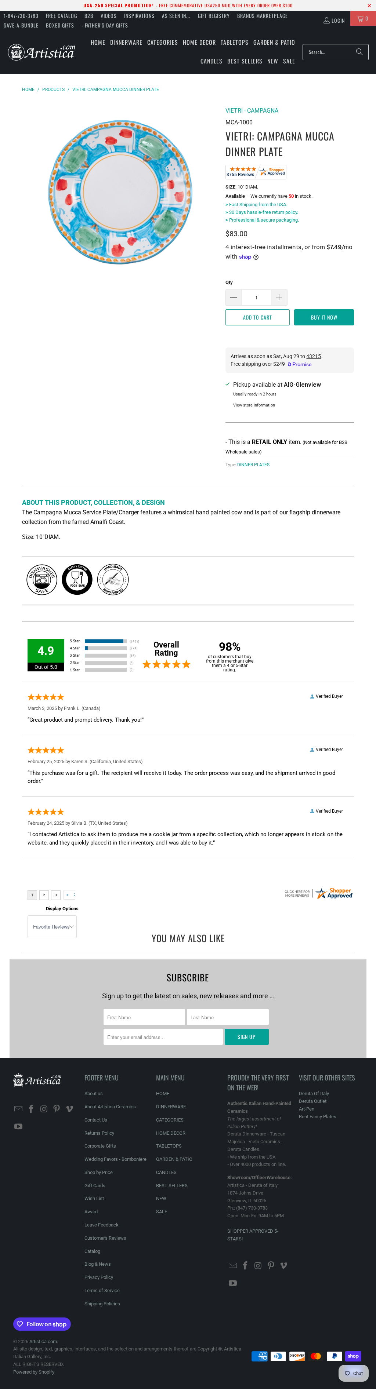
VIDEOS (109, 15)
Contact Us (95, 1120)
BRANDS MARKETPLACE (262, 15)
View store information (254, 405)
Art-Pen (306, 1109)
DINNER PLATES (253, 464)
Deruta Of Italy (314, 1093)
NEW (161, 1198)
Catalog (92, 1251)
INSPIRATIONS (139, 15)
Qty (229, 282)
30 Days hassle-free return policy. (261, 212)
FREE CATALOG (61, 15)
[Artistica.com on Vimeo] (69, 1109)
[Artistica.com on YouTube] (18, 1127)
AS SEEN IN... (176, 15)
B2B (88, 15)
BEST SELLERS (172, 1185)
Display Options (62, 908)
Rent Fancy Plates (317, 1116)
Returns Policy (99, 1133)
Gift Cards (94, 1185)
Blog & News (97, 1264)
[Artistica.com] (41, 52)
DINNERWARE (171, 1106)
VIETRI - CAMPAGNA (251, 110)
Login (338, 20)
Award (91, 1211)
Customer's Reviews (105, 1238)
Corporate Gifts (100, 1146)
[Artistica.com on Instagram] (44, 1109)
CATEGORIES (170, 1120)
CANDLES (166, 1172)
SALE (161, 1211)
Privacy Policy (98, 1277)
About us (93, 1093)
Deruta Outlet (312, 1101)
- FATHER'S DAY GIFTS (105, 25)
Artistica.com (43, 1341)
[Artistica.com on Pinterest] (56, 1109)
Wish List (94, 1198)
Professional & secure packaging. (262, 220)
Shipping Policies (102, 1303)
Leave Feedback (101, 1225)
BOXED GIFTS (60, 25)
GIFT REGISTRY (214, 15)
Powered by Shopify (33, 1372)
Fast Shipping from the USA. (256, 204)
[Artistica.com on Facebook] (31, 1109)
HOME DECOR (170, 1133)
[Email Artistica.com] (18, 1109)
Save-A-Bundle (21, 25)
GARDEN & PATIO (174, 1159)
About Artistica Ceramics (110, 1106)
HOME (162, 1093)
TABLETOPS (169, 1146)
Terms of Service (102, 1290)
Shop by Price (98, 1172)
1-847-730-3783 (21, 15)
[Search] (359, 52)
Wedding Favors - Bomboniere (115, 1159)
